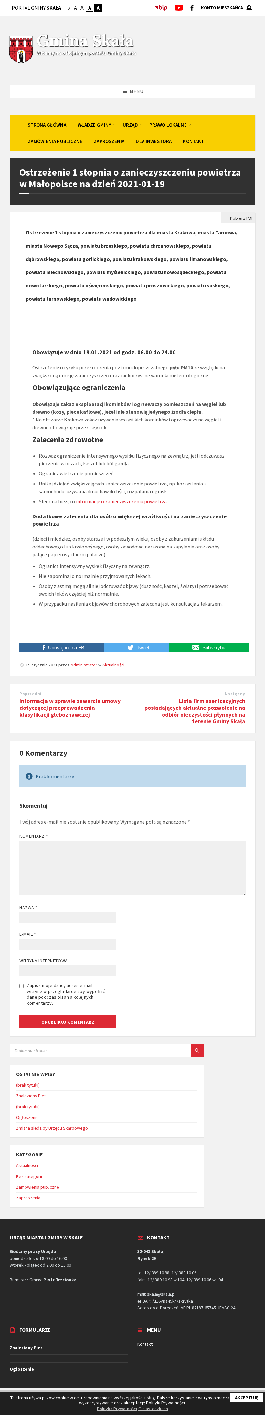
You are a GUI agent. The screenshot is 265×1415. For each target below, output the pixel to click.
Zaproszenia (28, 1198)
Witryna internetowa (43, 960)
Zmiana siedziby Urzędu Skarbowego (52, 1128)
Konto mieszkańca (222, 8)
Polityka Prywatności (117, 1408)
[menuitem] (47, 124)
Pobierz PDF (241, 218)
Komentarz (33, 836)
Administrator (84, 665)
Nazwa (28, 907)
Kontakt (145, 1344)
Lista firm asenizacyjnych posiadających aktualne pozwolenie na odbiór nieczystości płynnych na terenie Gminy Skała (194, 711)
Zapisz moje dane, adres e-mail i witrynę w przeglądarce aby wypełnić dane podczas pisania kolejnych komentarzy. (66, 994)
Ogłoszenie (27, 1117)
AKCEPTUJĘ (247, 1397)
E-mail (27, 934)
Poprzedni (30, 694)
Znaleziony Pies (31, 1096)
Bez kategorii (29, 1176)
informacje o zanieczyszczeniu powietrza (121, 501)
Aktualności (113, 665)
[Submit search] (197, 1050)
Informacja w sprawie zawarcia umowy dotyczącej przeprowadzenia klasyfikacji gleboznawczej (70, 707)
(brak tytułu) (28, 1085)
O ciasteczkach (153, 1408)
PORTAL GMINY (36, 8)
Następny (235, 694)
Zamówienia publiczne (37, 1187)
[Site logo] (21, 62)
